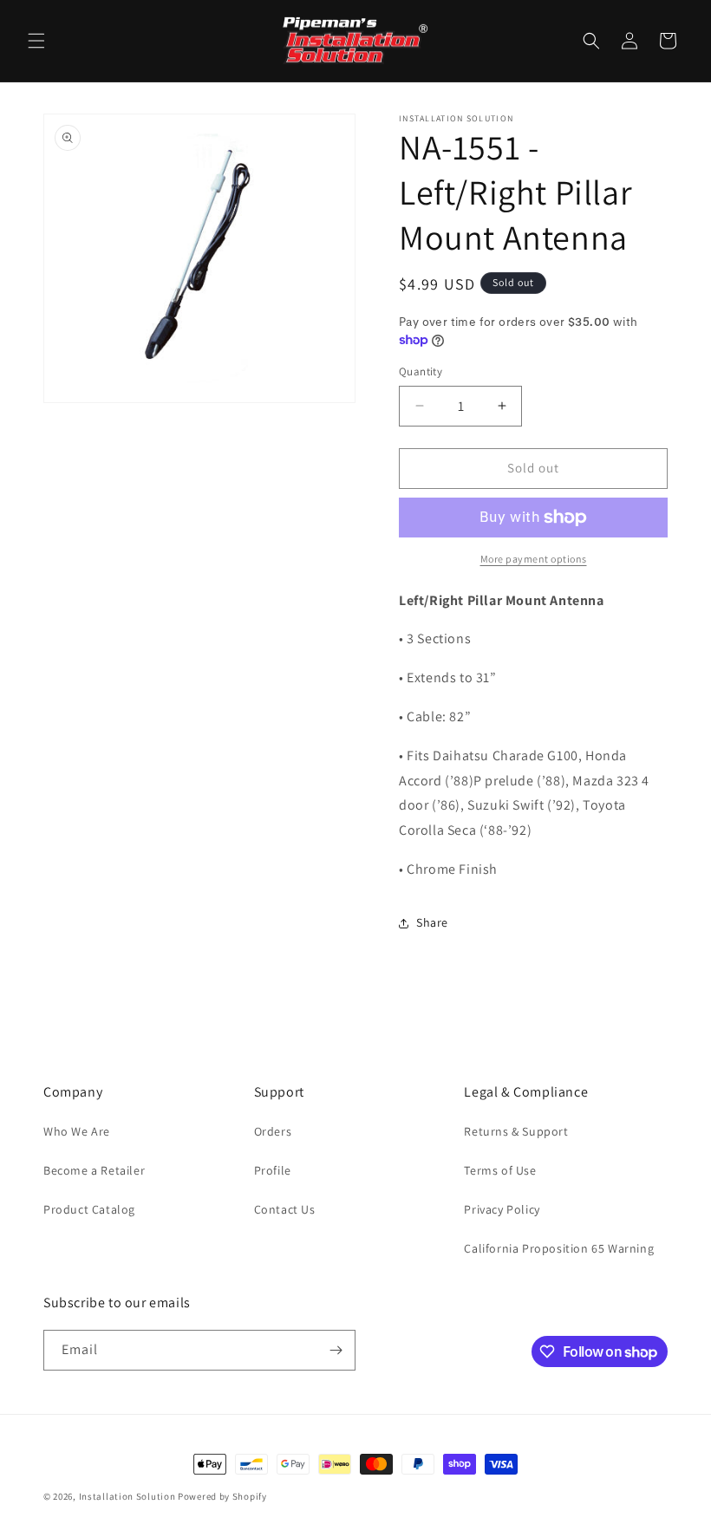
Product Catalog (89, 1209)
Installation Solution (127, 1496)
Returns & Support (516, 1131)
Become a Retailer (94, 1170)
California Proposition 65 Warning (559, 1248)
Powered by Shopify (222, 1496)
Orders (273, 1131)
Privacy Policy (501, 1209)
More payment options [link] (533, 558)
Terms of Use (500, 1170)
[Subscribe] (335, 1350)
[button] (36, 41)
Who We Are (76, 1131)
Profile (272, 1170)
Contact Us (285, 1209)
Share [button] (432, 922)
